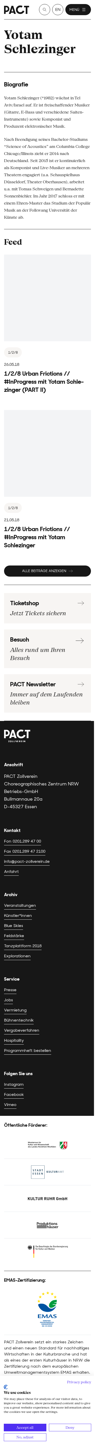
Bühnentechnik (19, 1020)
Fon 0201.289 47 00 (22, 841)
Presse (10, 989)
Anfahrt (11, 871)
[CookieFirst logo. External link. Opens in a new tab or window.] (6, 1387)
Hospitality (14, 1040)
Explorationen (17, 956)
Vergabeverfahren (21, 1030)
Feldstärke (14, 935)
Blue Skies (13, 925)
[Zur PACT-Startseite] (16, 9)
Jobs (8, 1000)
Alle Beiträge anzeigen (44, 571)
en (58, 9)
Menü (74, 9)
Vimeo (10, 1104)
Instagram (14, 1084)
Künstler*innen (18, 915)
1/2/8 (13, 352)
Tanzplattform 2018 (23, 945)
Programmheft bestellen (27, 1050)
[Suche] (44, 9)
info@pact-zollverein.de (27, 861)
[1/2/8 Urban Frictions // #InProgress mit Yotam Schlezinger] (47, 479)
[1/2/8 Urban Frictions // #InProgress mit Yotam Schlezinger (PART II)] (47, 324)
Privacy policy (79, 1382)
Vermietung (15, 1010)
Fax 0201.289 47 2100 (24, 851)
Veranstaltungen (20, 905)
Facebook (14, 1094)
